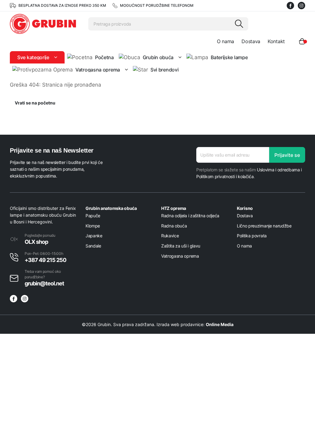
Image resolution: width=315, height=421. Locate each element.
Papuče (93, 215)
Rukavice (170, 235)
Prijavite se (287, 155)
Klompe (93, 225)
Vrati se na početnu (35, 102)
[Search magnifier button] (239, 23)
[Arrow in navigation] (54, 57)
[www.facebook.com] (290, 5)
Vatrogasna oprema (97, 69)
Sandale (93, 245)
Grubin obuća (158, 57)
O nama (225, 41)
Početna (104, 57)
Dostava (250, 41)
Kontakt (276, 41)
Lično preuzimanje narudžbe (264, 225)
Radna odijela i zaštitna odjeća (190, 215)
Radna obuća (174, 225)
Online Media (219, 324)
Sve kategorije (33, 57)
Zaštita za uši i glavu (180, 245)
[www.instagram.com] (301, 5)
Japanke (94, 235)
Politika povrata (252, 235)
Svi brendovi (164, 69)
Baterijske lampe (229, 57)
